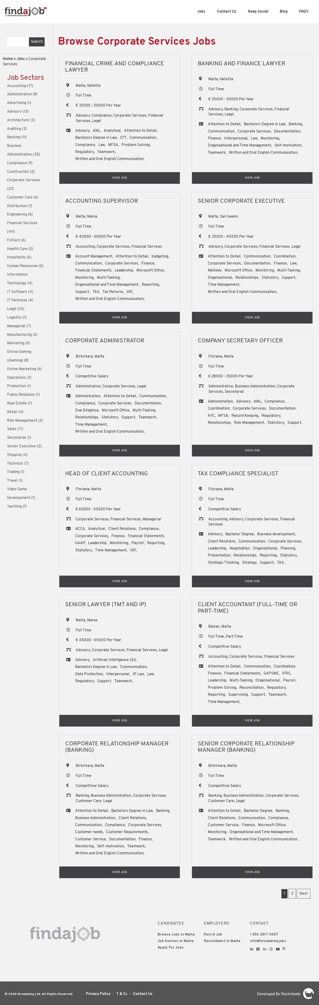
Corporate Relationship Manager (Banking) (117, 747)
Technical (15, 463)
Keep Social (258, 11)
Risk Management (22, 420)
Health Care (17, 249)
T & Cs (121, 994)
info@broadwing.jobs (268, 941)
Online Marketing (21, 369)
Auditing (14, 129)
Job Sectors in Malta (176, 941)
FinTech (13, 240)
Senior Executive (21, 446)
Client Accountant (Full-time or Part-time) (247, 608)
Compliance (17, 163)
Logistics (14, 317)
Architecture (18, 120)
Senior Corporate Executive (241, 201)
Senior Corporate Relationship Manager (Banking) (246, 747)
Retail (12, 412)
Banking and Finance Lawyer (241, 64)
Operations (16, 378)
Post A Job (213, 934)
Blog (283, 11)
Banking (13, 137)
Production (16, 386)
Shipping (14, 455)
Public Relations (21, 395)
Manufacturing (19, 335)
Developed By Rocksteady (279, 994)
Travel (12, 480)
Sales (11, 429)
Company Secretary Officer (240, 341)
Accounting (16, 86)
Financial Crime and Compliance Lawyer (114, 67)
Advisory (14, 111)
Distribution (17, 206)
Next (303, 893)
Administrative (19, 94)
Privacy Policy (98, 994)
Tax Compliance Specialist (238, 474)
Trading (13, 472)
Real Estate (17, 403)
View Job (119, 178)
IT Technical (17, 300)
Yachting (14, 506)
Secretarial (16, 437)
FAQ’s (303, 11)
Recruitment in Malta (222, 941)
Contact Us (226, 11)
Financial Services (22, 223)
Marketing (15, 343)
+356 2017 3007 (264, 934)
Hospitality (16, 257)
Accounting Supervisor (101, 201)
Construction (18, 172)
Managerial (16, 326)
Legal (11, 309)
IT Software (17, 292)
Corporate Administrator (104, 341)
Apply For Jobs (171, 948)
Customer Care (20, 197)
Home (8, 59)
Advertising (16, 103)
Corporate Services (23, 180)
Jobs (201, 11)
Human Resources (22, 266)
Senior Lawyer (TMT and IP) (105, 605)
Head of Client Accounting (106, 474)
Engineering (17, 214)
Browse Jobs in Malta (176, 934)
